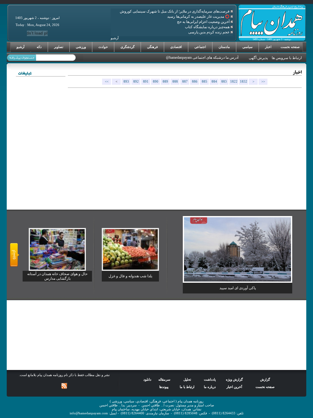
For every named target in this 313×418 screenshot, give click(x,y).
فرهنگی (152, 47)
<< (107, 81)
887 (185, 81)
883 (224, 81)
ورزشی (81, 47)
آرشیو (20, 47)
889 (165, 81)
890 (155, 81)
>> (263, 81)
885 (204, 81)
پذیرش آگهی (258, 58)
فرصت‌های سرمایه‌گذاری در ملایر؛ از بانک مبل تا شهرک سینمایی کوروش (175, 11)
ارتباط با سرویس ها (287, 58)
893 (126, 81)
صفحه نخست (290, 47)
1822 (234, 81)
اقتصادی (176, 47)
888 (175, 81)
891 (146, 81)
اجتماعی (200, 47)
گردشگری (127, 47)
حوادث (103, 47)
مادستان (224, 47)
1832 (243, 81)
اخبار (268, 47)
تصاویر (58, 47)
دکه (39, 47)
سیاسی (247, 47)
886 (194, 81)
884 (214, 81)
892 (136, 81)
